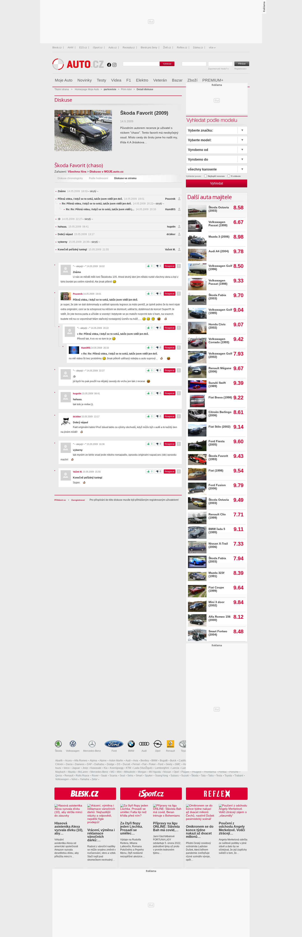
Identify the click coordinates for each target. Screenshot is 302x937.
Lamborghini (162, 768)
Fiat (144, 764)
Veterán (160, 80)
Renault (170, 750)
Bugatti (164, 760)
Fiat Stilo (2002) (220, 426)
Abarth (59, 760)
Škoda (58, 750)
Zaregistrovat (78, 500)
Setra (130, 775)
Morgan (142, 771)
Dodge (110, 764)
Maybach (60, 771)
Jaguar (76, 768)
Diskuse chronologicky (70, 178)
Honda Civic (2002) (217, 326)
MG (112, 771)
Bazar (177, 80)
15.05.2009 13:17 (76, 234)
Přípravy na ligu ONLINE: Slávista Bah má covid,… (166, 826)
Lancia (175, 768)
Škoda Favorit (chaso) (78, 165)
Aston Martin (116, 760)
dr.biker (171, 234)
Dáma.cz (198, 47)
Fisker (152, 764)
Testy (101, 80)
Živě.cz (167, 47)
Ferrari (136, 764)
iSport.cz (98, 47)
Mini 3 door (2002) (216, 604)
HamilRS (170, 209)
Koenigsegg (116, 768)
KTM (128, 768)
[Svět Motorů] (237, 80)
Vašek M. (170, 249)
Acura (68, 760)
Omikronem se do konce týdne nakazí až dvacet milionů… (199, 831)
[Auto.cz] (78, 68)
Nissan (167, 771)
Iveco (67, 768)
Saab (104, 775)
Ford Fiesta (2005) (217, 443)
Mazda (72, 771)
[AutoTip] (246, 80)
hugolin (171, 226)
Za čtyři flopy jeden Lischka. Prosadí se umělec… (131, 828)
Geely (169, 764)
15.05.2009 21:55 (83, 249)
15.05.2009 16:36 (73, 241)
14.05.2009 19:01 (101, 198)
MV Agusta (155, 771)
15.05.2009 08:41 (73, 226)
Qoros (58, 775)
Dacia (69, 764)
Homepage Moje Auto (87, 89)
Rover (95, 775)
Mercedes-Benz (92, 750)
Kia (105, 768)
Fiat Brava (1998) (220, 397)
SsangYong (161, 775)
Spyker (149, 775)
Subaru (175, 775)
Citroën (59, 764)
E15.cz (83, 47)
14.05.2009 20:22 (107, 203)
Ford (114, 750)
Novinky (84, 80)
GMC (178, 764)
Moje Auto (64, 80)
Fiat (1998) (216, 470)
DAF (89, 764)
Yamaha (84, 779)
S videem (236, 176)
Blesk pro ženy (149, 47)
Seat (122, 775)
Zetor (94, 779)
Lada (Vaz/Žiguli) (143, 768)
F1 (128, 80)
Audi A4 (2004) (219, 251)
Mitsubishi (129, 771)
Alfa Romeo (80, 760)
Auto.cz (112, 47)
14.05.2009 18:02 (73, 191)
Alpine (103, 760)
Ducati (126, 764)
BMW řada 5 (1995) (217, 530)
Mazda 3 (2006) (219, 236)
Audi (144, 750)
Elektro (142, 80)
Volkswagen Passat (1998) (218, 282)
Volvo (74, 779)
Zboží (192, 80)
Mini (119, 771)
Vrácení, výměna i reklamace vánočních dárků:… (101, 835)
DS (118, 764)
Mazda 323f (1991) (216, 574)
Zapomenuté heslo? (218, 69)
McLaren (83, 771)
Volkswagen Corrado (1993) (219, 340)
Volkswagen (73, 750)
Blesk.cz (57, 47)
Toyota (184, 750)
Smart (139, 775)
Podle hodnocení (98, 178)
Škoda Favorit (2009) (144, 113)
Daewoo (79, 764)
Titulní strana (61, 89)
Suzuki (185, 775)
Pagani (185, 771)
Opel (157, 750)
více (211, 47)
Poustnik (170, 198)
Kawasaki (95, 768)
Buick (173, 760)
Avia (135, 760)
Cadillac (183, 760)
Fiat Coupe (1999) (216, 589)
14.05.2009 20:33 (111, 209)
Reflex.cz (182, 47)
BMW (131, 750)
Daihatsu (99, 764)
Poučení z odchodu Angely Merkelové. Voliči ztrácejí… (232, 828)
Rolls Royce (82, 775)
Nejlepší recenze (216, 176)
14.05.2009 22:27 (70, 219)
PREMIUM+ (212, 80)
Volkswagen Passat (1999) (218, 224)
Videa (116, 80)
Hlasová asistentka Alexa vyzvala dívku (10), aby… (68, 828)
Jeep (85, 768)
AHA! (70, 47)
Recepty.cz (129, 47)
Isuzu (58, 768)
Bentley (145, 760)
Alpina (93, 760)
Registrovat (240, 69)
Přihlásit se (60, 500)
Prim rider (126, 89)
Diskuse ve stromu (125, 178)
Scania (113, 775)
